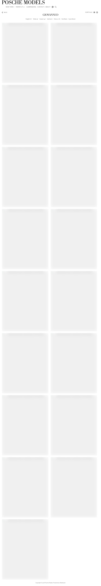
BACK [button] (5, 12)
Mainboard (62, 582)
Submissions (31, 7)
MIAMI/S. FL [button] (20, 7)
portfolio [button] (88, 12)
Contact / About (43, 7)
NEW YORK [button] (9, 7)
